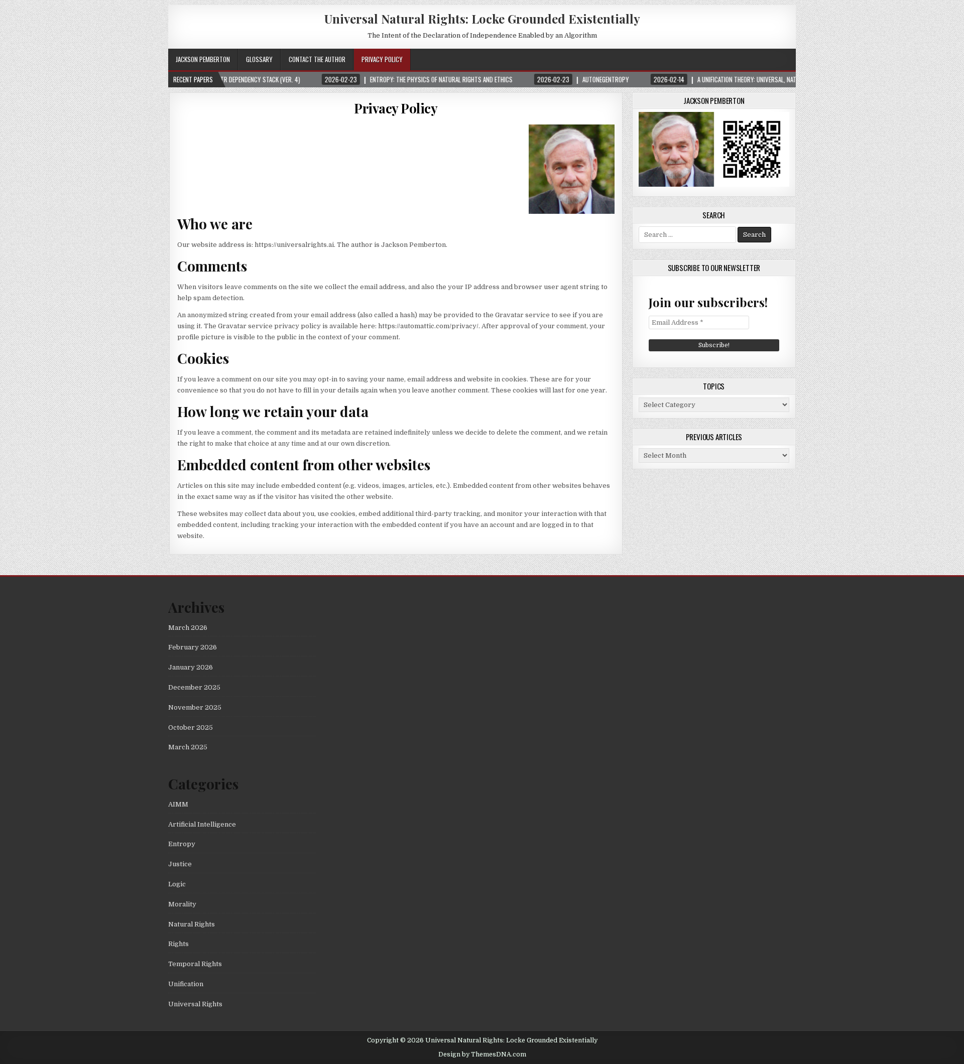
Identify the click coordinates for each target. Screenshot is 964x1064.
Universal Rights (195, 1004)
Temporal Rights (195, 964)
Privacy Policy (382, 59)
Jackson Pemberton (203, 59)
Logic (177, 884)
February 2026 (192, 647)
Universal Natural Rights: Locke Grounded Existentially (482, 19)
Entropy (181, 844)
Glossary (259, 59)
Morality (182, 904)
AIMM (178, 804)
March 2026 (187, 627)
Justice (180, 864)
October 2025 (190, 727)
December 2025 (194, 687)
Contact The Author (317, 59)
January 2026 (190, 667)
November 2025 (194, 707)
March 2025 (187, 747)
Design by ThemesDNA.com (482, 1054)
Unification (185, 984)
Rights (178, 944)
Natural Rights (191, 924)
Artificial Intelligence (202, 824)
